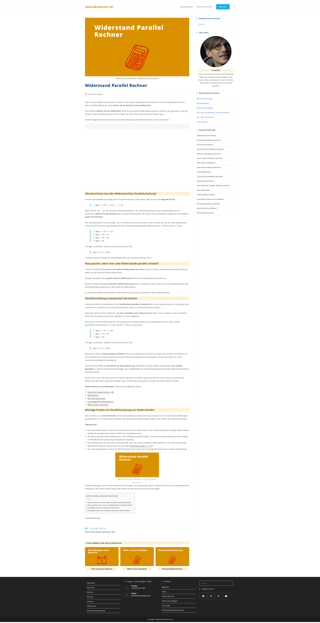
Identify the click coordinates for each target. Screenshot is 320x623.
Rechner (90, 592)
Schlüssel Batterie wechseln (173, 610)
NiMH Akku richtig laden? (206, 163)
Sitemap (90, 601)
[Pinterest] (218, 596)
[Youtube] (226, 596)
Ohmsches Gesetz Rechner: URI (101, 392)
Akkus (164, 592)
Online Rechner (168, 596)
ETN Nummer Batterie (101, 569)
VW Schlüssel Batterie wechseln (208, 204)
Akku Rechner (202, 122)
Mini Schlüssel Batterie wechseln (209, 140)
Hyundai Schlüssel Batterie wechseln (210, 149)
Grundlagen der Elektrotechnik (100, 401)
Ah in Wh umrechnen (96, 398)
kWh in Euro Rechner (137, 569)
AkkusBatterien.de (99, 7)
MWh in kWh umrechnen (98, 405)
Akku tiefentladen (203, 190)
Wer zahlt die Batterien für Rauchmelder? (213, 112)
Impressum (91, 606)
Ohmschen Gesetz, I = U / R (141, 446)
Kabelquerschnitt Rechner (206, 135)
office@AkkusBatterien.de (140, 596)
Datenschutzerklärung (96, 611)
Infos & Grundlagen (170, 601)
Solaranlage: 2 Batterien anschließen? (210, 199)
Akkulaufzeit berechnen (205, 181)
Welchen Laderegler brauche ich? (209, 154)
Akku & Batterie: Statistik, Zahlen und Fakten (213, 185)
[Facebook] (203, 596)
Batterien (165, 587)
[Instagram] (210, 596)
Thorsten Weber (95, 94)
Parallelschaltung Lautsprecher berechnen (103, 508)
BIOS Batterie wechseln (205, 213)
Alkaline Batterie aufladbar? (207, 208)
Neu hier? (91, 587)
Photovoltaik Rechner (172, 569)
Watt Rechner (93, 395)
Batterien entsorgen (205, 99)
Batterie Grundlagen (205, 108)
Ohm (98, 518)
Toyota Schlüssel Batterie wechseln (210, 176)
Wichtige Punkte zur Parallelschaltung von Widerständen (109, 510)
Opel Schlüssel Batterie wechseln (209, 167)
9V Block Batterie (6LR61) (206, 194)
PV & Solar (166, 605)
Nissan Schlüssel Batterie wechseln (209, 158)
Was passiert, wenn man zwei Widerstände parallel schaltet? (110, 505)
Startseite (91, 583)
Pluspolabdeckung (203, 172)
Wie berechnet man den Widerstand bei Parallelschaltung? (109, 502)
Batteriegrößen (203, 103)
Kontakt (90, 597)
